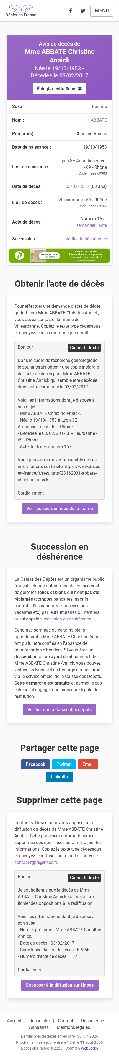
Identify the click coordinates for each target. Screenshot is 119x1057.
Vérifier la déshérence (86, 238)
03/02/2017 (77, 186)
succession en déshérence (65, 619)
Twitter (64, 764)
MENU (102, 11)
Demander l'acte (91, 225)
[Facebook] (70, 11)
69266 (102, 206)
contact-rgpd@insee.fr (35, 862)
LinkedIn (59, 776)
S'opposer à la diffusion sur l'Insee (59, 985)
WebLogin (89, 1048)
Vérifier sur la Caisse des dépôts (59, 709)
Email (88, 764)
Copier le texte (84, 347)
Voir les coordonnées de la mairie (59, 508)
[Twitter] (83, 11)
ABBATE (99, 120)
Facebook (35, 764)
